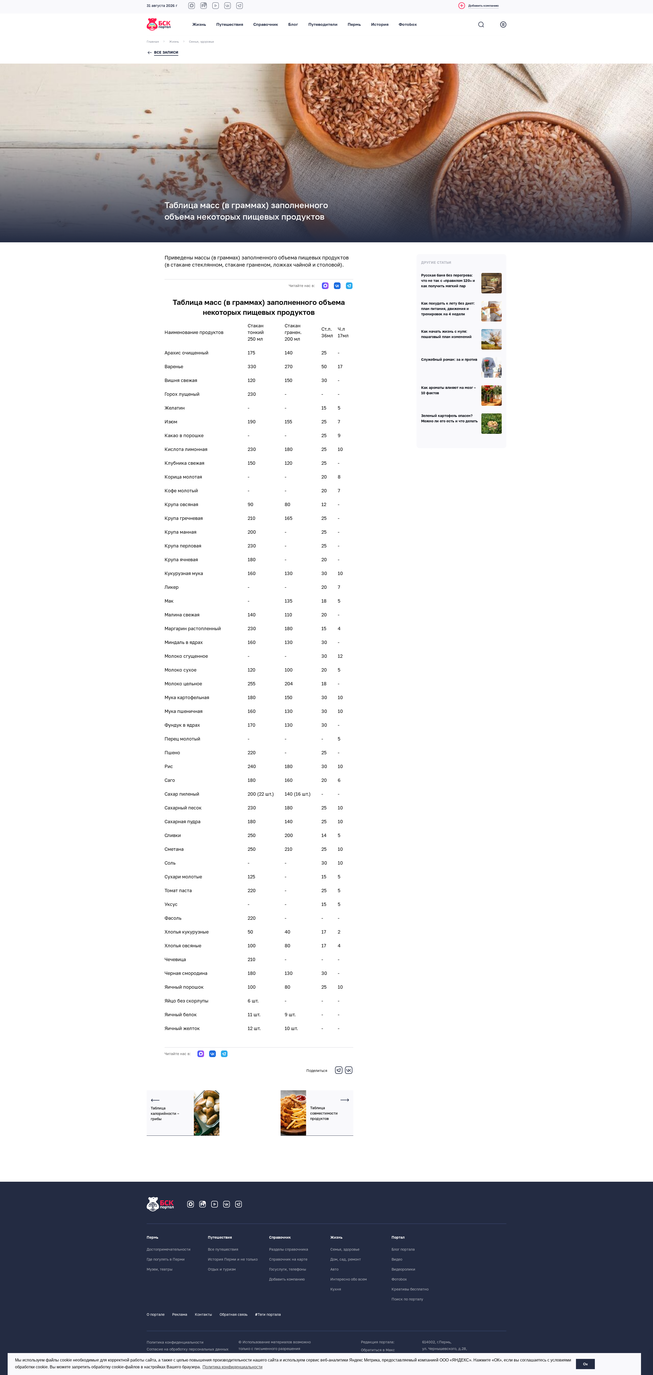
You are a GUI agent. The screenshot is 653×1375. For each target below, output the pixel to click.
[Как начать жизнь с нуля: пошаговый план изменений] (491, 339)
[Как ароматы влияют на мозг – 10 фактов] (491, 395)
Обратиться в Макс (378, 1350)
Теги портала (268, 1314)
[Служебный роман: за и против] (491, 367)
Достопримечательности (169, 1249)
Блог (293, 24)
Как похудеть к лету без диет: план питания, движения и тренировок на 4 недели (448, 309)
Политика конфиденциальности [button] (232, 1367)
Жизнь (199, 24)
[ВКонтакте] (348, 1073)
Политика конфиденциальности (175, 1342)
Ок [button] (585, 1364)
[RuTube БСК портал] (203, 6)
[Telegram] (338, 1073)
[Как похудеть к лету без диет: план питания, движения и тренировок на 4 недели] (491, 311)
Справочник (265, 24)
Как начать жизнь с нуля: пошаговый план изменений (446, 334)
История (379, 24)
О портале (156, 1314)
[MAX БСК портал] (191, 6)
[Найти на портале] (481, 24)
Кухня (335, 1289)
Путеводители (322, 24)
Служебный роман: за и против (449, 360)
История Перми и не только (233, 1259)
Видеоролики (403, 1269)
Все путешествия (223, 1249)
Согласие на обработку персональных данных (188, 1349)
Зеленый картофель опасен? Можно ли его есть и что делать (449, 418)
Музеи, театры (159, 1269)
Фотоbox (408, 24)
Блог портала (403, 1249)
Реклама (179, 1314)
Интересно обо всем (348, 1279)
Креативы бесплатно (410, 1289)
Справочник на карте (288, 1259)
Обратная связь (233, 1314)
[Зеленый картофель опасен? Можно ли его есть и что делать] (491, 423)
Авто (334, 1269)
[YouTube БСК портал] (214, 1204)
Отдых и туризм (222, 1269)
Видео (397, 1259)
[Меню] (503, 24)
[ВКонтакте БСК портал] (227, 6)
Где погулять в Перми (166, 1259)
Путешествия (229, 24)
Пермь (354, 24)
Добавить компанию (287, 1279)
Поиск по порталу (407, 1299)
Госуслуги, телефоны (287, 1269)
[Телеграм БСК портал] (238, 1204)
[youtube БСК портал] (215, 6)
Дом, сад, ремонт (345, 1259)
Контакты (203, 1314)
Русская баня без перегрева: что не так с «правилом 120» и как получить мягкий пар (448, 280)
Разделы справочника (288, 1249)
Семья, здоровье (344, 1249)
